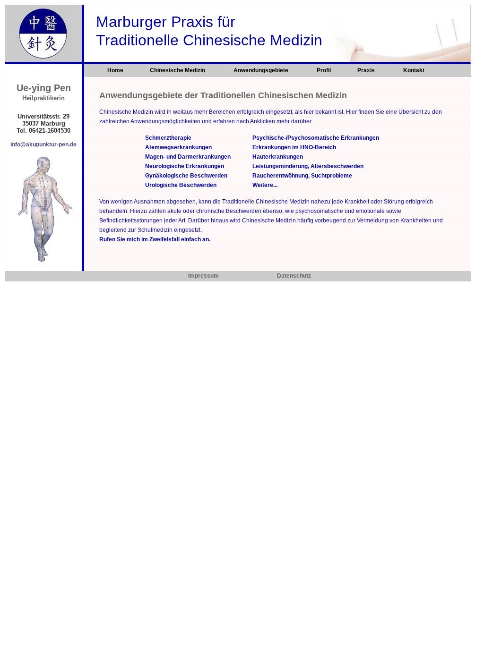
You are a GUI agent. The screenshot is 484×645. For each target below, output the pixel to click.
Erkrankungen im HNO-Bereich (294, 147)
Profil (324, 70)
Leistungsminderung (280, 166)
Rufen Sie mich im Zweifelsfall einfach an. (154, 239)
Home (115, 70)
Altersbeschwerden (337, 166)
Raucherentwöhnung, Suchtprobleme (302, 175)
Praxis (366, 70)
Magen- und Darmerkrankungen (188, 156)
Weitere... (264, 185)
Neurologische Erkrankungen (184, 166)
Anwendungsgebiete (261, 70)
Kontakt (413, 70)
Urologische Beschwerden (180, 185)
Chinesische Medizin (178, 70)
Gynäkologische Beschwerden (186, 175)
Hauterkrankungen (277, 156)
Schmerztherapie (168, 138)
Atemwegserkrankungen (178, 147)
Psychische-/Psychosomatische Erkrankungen (315, 138)
